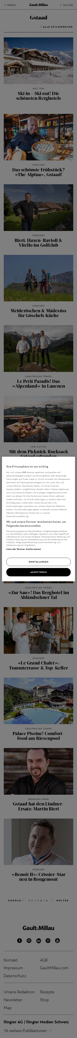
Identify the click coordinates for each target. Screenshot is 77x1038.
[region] (38, 519)
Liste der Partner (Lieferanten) (23, 548)
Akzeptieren (38, 572)
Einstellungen (38, 561)
